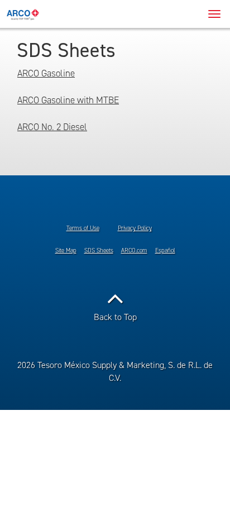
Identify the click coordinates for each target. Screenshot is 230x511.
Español (165, 250)
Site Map (65, 250)
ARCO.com (134, 250)
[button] (115, 304)
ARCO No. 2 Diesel (52, 127)
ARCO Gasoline (46, 73)
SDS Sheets (98, 250)
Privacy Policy (135, 228)
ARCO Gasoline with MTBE (68, 100)
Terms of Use (82, 228)
